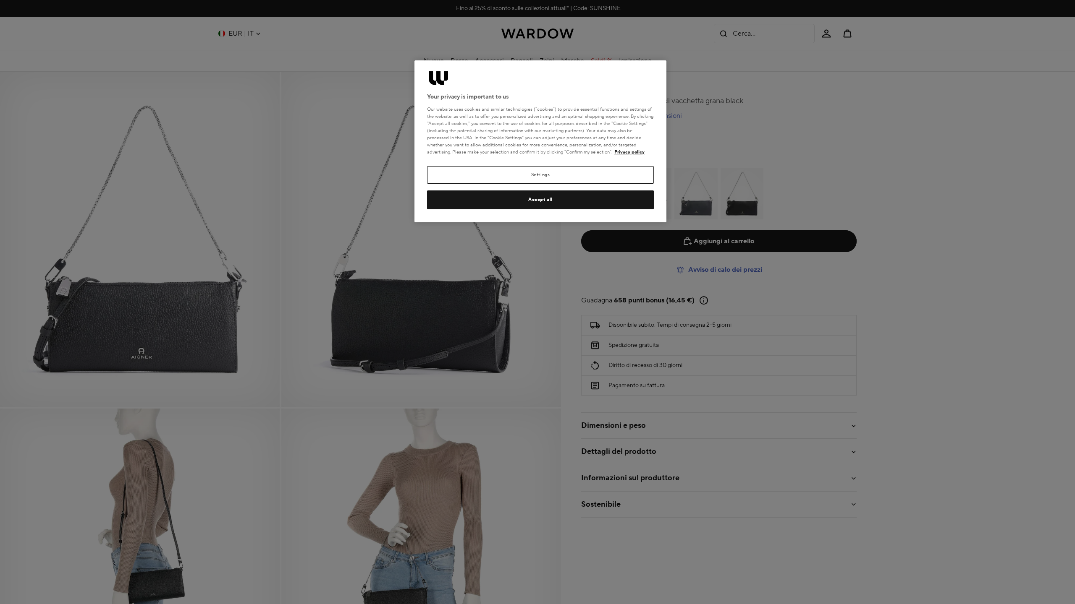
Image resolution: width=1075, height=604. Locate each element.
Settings (540, 175)
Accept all (540, 199)
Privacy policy (629, 152)
